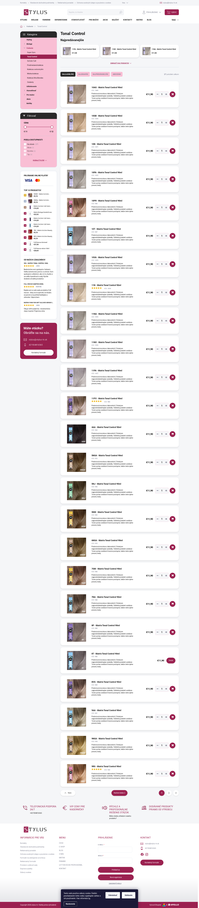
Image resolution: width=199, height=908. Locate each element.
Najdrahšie (83, 74)
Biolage (29, 44)
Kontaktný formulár (39, 353)
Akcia (30, 148)
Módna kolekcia (32, 74)
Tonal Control (32, 57)
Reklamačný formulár (28, 861)
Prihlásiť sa (116, 870)
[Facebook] (142, 854)
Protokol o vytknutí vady (28, 865)
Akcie (29, 99)
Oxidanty (30, 82)
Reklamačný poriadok (65, 3)
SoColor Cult (31, 61)
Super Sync (31, 52)
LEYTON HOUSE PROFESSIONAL (70, 865)
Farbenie (30, 48)
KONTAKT (62, 868)
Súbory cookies (25, 872)
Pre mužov (30, 95)
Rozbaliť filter (38, 160)
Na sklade (32, 144)
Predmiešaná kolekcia (35, 65)
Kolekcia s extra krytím (35, 69)
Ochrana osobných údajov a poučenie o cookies (94, 3)
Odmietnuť (112, 895)
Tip (29, 155)
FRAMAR (62, 861)
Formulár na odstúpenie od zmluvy (32, 858)
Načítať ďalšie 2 (119, 793)
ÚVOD (61, 843)
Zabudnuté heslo (115, 883)
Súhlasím (128, 895)
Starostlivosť (31, 90)
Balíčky (29, 103)
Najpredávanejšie (100, 74)
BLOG (61, 850)
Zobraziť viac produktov (119, 63)
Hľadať (120, 12)
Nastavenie (70, 904)
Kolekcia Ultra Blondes (35, 78)
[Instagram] (146, 854)
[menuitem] (24, 19)
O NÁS (61, 854)
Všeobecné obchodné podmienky (42, 3)
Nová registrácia (116, 877)
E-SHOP (62, 847)
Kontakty (23, 3)
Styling (29, 40)
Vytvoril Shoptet (155, 905)
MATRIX (62, 858)
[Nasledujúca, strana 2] (169, 793)
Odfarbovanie (32, 86)
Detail (171, 660)
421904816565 (36, 345)
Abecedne (117, 74)
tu (89, 898)
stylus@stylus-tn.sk (38, 339)
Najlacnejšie (68, 74)
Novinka (31, 151)
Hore (69, 793)
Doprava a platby (26, 869)
